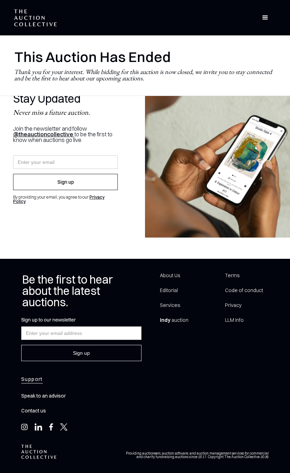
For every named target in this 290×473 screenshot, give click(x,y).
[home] (35, 18)
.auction (174, 320)
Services (170, 305)
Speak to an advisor (43, 395)
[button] (265, 17)
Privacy (233, 305)
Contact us (33, 410)
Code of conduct (244, 290)
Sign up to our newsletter (48, 320)
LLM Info (234, 320)
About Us (170, 275)
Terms (232, 275)
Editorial (169, 290)
